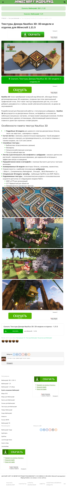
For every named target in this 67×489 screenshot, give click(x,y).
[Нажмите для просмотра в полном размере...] (32, 217)
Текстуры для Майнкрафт (9, 406)
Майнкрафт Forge (6, 430)
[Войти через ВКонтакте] (17, 354)
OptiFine (3, 436)
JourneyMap (5, 446)
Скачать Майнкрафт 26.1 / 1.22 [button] (33, 8)
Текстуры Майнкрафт (31, 338)
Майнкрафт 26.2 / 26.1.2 (8, 380)
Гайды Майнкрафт (6, 410)
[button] (3, 2)
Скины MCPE (5, 419)
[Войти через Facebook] (20, 354)
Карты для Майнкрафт (8, 400)
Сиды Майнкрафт (6, 413)
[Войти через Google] (26, 354)
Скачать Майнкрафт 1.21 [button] (33, 14)
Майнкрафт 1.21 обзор (8, 387)
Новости (4, 416)
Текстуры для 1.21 (20, 338)
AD (65, 483)
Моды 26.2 (4, 393)
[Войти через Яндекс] (23, 354)
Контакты (22, 483)
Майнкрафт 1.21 (6, 383)
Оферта (42, 483)
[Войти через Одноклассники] (29, 354)
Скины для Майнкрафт (8, 403)
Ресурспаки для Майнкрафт (45, 338)
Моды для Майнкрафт (7, 396)
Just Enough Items (6, 439)
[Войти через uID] (14, 354)
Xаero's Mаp (5, 443)
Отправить (9, 363)
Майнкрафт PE (5, 423)
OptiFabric (4, 433)
